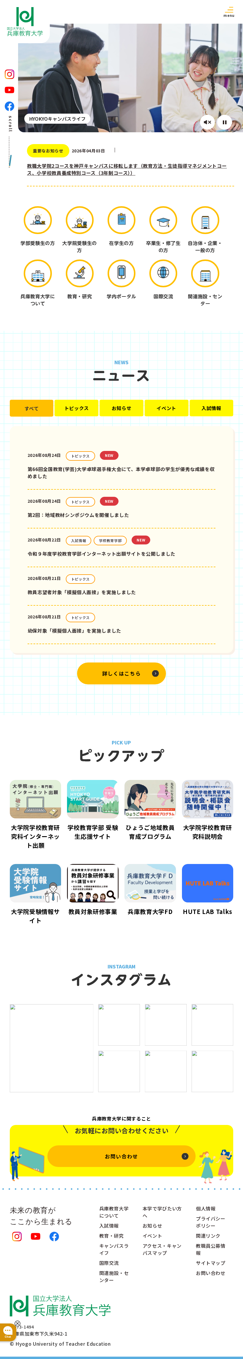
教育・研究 (79, 296)
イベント (166, 408)
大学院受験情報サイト (35, 916)
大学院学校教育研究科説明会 (207, 832)
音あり (207, 122)
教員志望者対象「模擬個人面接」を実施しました (82, 592)
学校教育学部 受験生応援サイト (93, 832)
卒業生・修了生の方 (163, 247)
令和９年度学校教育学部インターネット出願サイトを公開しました (101, 553)
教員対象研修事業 (92, 911)
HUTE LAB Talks (207, 911)
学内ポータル (121, 296)
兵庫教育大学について (37, 300)
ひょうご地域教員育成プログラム (150, 832)
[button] (229, 11)
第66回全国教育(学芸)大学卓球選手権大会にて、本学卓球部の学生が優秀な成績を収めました (121, 472)
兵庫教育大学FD (150, 911)
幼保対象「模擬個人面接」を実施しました (74, 630)
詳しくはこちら (121, 673)
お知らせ (122, 408)
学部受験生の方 (37, 243)
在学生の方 (121, 243)
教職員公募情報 (211, 1249)
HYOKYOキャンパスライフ (57, 118)
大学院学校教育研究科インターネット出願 (35, 836)
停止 (224, 122)
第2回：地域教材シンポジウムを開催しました (78, 514)
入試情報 (211, 408)
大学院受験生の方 (79, 247)
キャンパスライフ (114, 1249)
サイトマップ (211, 1262)
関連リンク (208, 1235)
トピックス (76, 408)
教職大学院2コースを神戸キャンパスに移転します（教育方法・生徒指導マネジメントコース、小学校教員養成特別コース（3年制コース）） (127, 169)
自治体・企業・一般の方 (205, 247)
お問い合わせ (121, 1156)
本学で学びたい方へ (162, 1212)
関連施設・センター (205, 300)
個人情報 (206, 1208)
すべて (32, 408)
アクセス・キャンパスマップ (162, 1249)
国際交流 (163, 296)
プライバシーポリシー (211, 1222)
